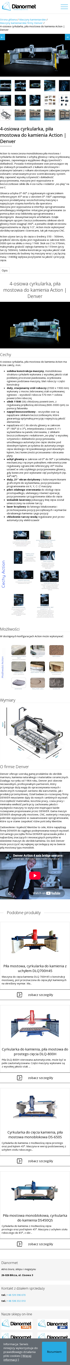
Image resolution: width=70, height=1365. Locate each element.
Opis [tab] (5, 270)
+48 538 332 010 (16, 1300)
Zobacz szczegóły (40, 995)
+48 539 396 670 (16, 1295)
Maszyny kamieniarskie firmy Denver (21, 23)
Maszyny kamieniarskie (32, 19)
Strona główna (8, 19)
